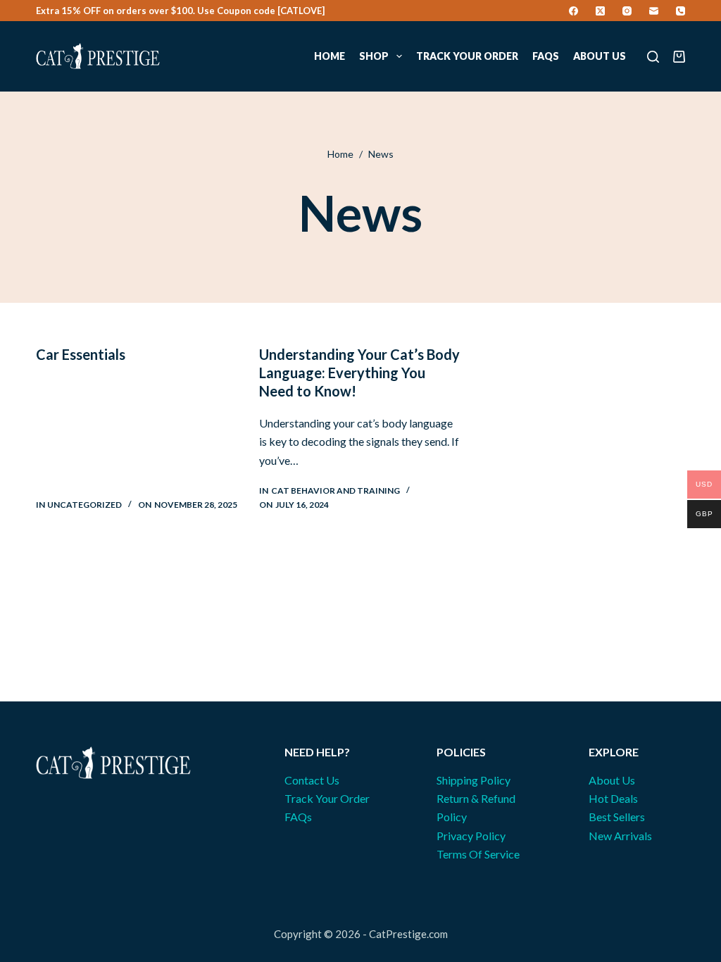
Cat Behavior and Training (335, 490)
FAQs (545, 56)
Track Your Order (467, 56)
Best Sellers (617, 816)
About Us (599, 56)
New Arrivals (620, 835)
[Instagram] (627, 10)
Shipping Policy (473, 780)
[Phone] (680, 10)
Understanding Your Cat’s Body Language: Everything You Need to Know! (359, 372)
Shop (374, 56)
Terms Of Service (478, 854)
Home (329, 56)
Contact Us (311, 780)
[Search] (653, 57)
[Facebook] (573, 10)
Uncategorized (84, 504)
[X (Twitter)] (600, 10)
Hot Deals (613, 798)
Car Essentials (80, 354)
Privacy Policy (471, 835)
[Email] (653, 10)
